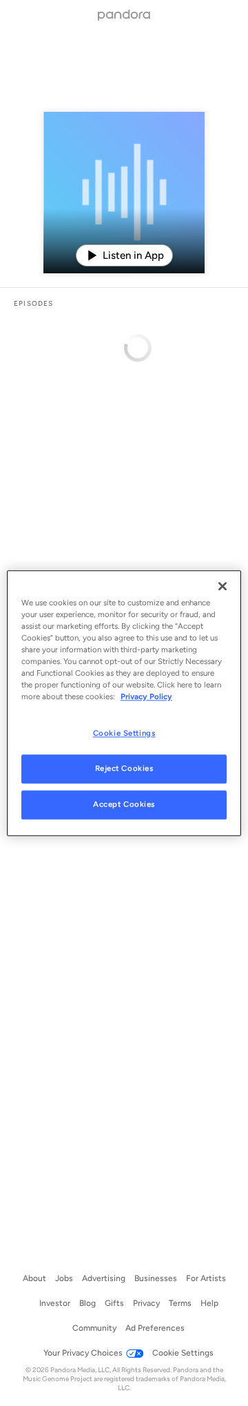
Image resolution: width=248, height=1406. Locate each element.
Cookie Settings (124, 733)
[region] (124, 703)
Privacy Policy (146, 696)
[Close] (222, 586)
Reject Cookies (124, 768)
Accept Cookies (124, 804)
